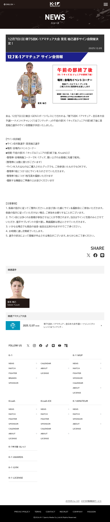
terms (38, 512)
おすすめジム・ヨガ (72, 501)
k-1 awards (16, 457)
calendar (46, 363)
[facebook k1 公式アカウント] (40, 345)
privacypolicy (22, 512)
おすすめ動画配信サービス (91, 501)
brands (13, 378)
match (12, 368)
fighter (13, 373)
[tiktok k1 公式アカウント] (47, 345)
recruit (64, 512)
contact (50, 512)
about (44, 368)
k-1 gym (13, 467)
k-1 (17, 447)
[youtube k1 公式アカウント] (59, 345)
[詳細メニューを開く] (105, 4)
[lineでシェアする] (102, 255)
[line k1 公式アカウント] (53, 345)
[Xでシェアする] (88, 255)
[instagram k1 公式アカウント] (34, 345)
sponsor (13, 383)
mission (91, 512)
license (45, 373)
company (78, 512)
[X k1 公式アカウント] (28, 345)
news (11, 363)
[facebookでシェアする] (95, 255)
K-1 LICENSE (16, 478)
